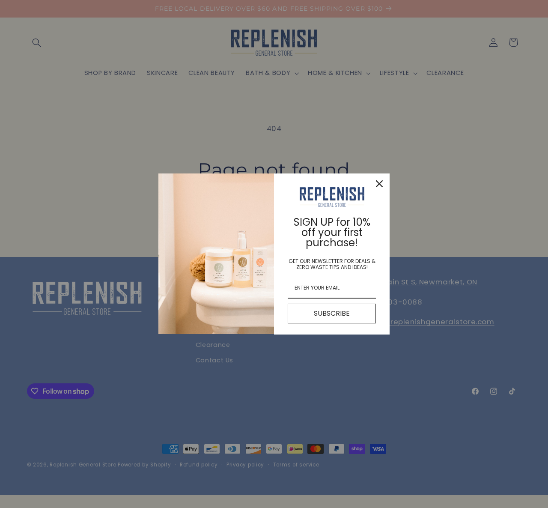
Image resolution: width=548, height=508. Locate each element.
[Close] (379, 183)
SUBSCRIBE (332, 313)
